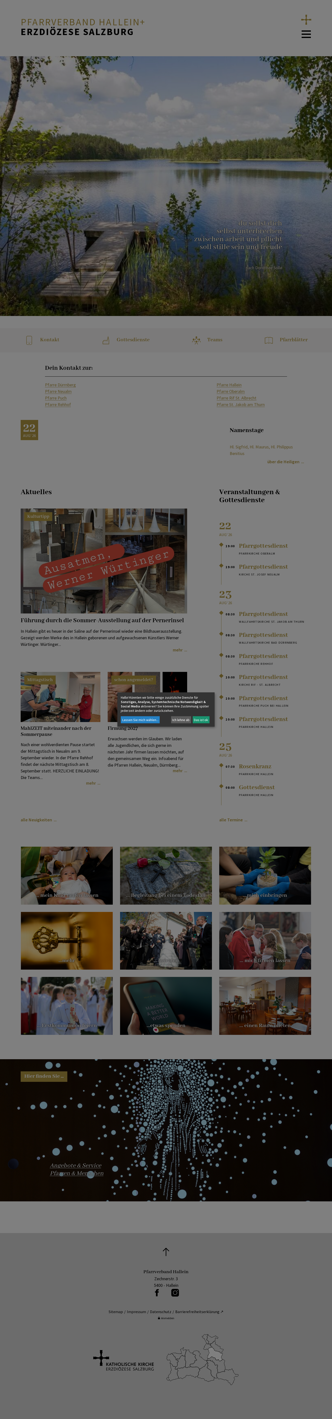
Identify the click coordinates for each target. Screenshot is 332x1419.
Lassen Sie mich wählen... (140, 720)
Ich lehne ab (181, 720)
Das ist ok (201, 720)
